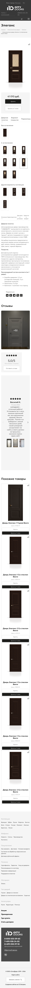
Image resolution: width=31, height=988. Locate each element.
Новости (4, 837)
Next (28, 422)
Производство (18, 837)
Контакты (4, 839)
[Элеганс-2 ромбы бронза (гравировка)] (23, 164)
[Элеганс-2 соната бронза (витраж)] (14, 176)
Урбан (10, 822)
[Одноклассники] (10, 295)
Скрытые (27, 895)
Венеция (4, 822)
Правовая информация (8, 871)
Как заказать (5, 849)
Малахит (19, 825)
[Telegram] (14, 295)
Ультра (13, 825)
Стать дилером (7, 922)
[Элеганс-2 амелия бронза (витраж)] (5, 176)
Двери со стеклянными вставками (12, 895)
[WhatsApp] (21, 295)
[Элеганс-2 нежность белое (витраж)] (14, 151)
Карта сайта (15, 975)
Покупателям (6, 846)
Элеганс (26, 825)
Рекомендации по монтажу (10, 868)
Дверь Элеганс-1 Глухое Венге (15, 523)
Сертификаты (5, 865)
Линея (10, 828)
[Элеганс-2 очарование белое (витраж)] (5, 164)
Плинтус (17, 904)
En (24, 3)
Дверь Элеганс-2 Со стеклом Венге (15, 629)
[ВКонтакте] (7, 295)
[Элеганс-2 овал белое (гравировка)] (23, 151)
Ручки (3, 904)
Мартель (21, 822)
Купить (13, 101)
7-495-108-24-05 (11, 941)
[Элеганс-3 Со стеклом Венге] (14, 193)
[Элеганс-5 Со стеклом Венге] (5, 205)
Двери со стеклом (12, 892)
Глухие (3, 892)
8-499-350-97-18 (12, 944)
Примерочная (7, 914)
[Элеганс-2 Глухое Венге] (5, 134)
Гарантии (14, 865)
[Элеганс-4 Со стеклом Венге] (23, 193)
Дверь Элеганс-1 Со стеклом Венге (15, 576)
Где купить (5, 918)
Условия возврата (24, 849)
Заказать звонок (14, 979)
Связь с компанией (5, 14)
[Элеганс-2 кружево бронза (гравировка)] (5, 151)
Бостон (27, 822)
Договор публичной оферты (10, 856)
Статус (7, 825)
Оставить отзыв (11, 368)
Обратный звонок (10, 950)
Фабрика (4, 834)
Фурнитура (9, 904)
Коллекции (5, 819)
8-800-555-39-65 (12, 939)
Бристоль (4, 828)
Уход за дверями (23, 865)
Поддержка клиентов (8, 873)
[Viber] (17, 295)
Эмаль (3, 883)
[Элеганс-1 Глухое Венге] (5, 193)
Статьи (10, 837)
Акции (4, 910)
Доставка (14, 849)
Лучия (15, 822)
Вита (2, 825)
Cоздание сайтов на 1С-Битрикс (15, 984)
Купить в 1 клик (13, 108)
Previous (3, 422)
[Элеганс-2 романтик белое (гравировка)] (14, 164)
